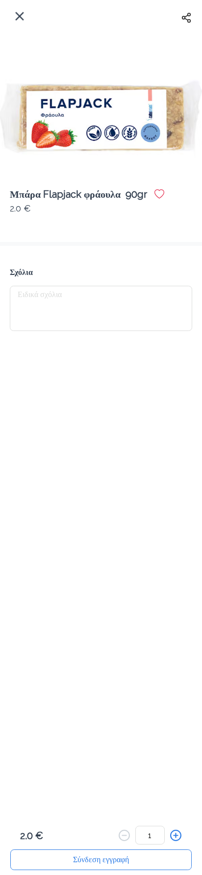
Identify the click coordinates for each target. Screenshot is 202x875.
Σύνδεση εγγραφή (101, 859)
